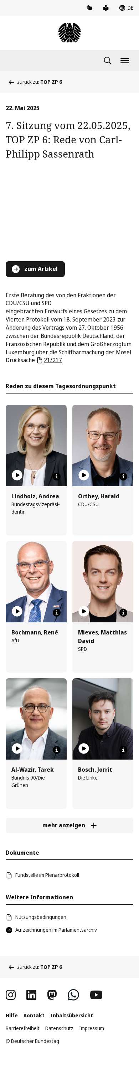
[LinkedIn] (31, 995)
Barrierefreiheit (23, 1028)
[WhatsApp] (73, 995)
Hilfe (12, 1015)
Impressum (91, 1028)
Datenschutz (59, 1028)
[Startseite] (69, 33)
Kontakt (34, 1015)
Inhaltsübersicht (71, 1015)
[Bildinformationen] (56, 476)
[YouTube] (96, 995)
